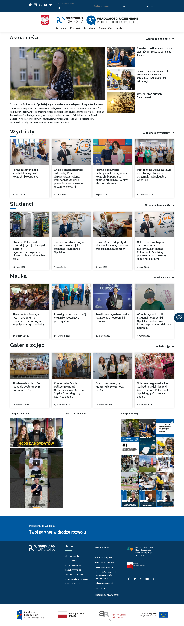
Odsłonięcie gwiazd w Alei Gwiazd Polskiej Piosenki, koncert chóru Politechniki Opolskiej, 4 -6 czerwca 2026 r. (153, 390)
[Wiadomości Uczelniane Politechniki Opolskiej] (112, 20)
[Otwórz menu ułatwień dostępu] (179, 317)
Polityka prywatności (104, 583)
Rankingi (75, 28)
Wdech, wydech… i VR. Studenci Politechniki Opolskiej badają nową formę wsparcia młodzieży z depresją (154, 321)
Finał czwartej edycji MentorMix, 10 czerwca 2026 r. (110, 387)
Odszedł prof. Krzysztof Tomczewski (150, 95)
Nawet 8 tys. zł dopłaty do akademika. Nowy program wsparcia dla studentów (112, 245)
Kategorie (61, 28)
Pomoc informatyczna (104, 562)
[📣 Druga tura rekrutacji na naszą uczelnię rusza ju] (165, 446)
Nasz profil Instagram (131, 413)
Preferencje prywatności (107, 595)
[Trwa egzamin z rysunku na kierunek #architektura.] (147, 481)
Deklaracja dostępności (105, 567)
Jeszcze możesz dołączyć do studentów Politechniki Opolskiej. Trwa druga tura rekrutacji (153, 76)
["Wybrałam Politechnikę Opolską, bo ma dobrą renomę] (165, 463)
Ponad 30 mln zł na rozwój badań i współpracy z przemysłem (70, 318)
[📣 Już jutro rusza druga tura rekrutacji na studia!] (130, 446)
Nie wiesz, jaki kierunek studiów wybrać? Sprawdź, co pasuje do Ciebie (154, 52)
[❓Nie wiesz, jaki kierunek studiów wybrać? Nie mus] (147, 428)
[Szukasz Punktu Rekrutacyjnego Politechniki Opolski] (147, 463)
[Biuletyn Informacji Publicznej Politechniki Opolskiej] (136, 565)
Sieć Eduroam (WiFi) (103, 557)
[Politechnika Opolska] (70, 20)
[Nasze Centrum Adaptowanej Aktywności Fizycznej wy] (147, 446)
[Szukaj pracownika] (59, 8)
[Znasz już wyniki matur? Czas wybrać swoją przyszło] (165, 481)
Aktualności (24, 37)
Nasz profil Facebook (76, 413)
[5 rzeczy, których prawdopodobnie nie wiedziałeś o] (165, 428)
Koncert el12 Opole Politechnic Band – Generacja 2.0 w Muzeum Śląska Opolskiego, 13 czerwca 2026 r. (69, 390)
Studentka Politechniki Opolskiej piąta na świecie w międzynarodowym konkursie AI (56, 104)
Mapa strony (100, 588)
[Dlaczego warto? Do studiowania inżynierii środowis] (130, 498)
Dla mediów (105, 28)
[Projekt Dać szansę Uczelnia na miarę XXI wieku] (92, 615)
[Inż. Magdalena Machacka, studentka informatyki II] (130, 428)
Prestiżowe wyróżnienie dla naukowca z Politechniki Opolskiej (112, 318)
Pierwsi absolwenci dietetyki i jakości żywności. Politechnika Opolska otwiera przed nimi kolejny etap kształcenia (112, 176)
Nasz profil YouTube (19, 413)
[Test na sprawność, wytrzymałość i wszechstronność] (130, 481)
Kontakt (120, 28)
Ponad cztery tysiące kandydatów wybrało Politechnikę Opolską (25, 173)
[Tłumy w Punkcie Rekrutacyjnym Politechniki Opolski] (130, 463)
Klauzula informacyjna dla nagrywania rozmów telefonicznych (106, 575)
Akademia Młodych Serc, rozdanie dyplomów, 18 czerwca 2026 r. (28, 387)
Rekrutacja (89, 28)
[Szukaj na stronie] (124, 6)
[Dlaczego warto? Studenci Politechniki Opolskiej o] (147, 498)
